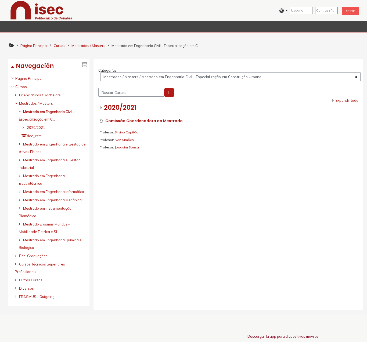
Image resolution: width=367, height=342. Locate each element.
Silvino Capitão (126, 132)
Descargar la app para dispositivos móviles (283, 336)
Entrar (350, 11)
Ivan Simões (124, 140)
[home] (41, 10)
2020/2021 (120, 107)
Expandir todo (347, 100)
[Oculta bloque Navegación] (84, 64)
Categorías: (107, 70)
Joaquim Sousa (127, 147)
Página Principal (28, 78)
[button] (284, 10)
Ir (169, 92)
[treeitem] (48, 187)
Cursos (21, 87)
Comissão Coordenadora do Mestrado (144, 121)
